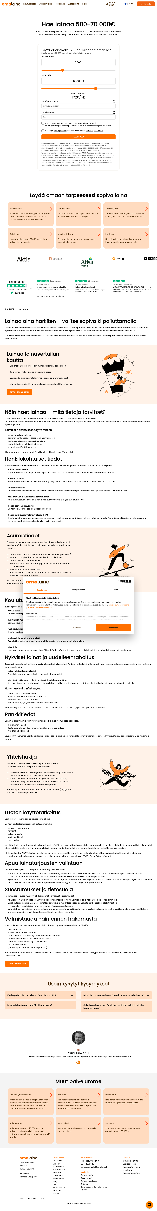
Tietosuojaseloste (89, 1181)
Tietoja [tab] (115, 590)
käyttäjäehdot (60, 130)
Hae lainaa (60, 3)
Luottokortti (73, 3)
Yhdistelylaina (45, 3)
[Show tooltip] (114, 101)
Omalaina (9, 309)
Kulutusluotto (29, 3)
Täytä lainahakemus (19, 392)
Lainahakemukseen (17, 963)
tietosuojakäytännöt (94, 130)
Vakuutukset (58, 1178)
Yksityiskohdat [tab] (78, 590)
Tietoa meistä (87, 1175)
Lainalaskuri (58, 1175)
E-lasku (56, 1193)
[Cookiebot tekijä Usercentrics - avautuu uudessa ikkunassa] (120, 581)
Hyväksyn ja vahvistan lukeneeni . (74, 130)
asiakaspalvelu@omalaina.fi (94, 1167)
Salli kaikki (113, 628)
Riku (78, 1050)
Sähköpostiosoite (49, 101)
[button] (149, 1205)
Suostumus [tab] (42, 590)
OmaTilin (127, 1160)
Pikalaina (57, 1172)
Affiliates (57, 1190)
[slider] (62, 70)
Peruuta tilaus (59, 1187)
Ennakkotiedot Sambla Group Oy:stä (94, 1188)
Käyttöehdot (86, 1178)
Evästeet (85, 1184)
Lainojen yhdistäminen (59, 1165)
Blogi (84, 3)
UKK (54, 1184)
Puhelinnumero (48, 112)
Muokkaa (77, 628)
